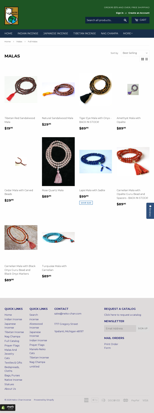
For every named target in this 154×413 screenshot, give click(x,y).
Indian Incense (28, 33)
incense (34, 319)
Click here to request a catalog (122, 314)
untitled (34, 366)
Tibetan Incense (84, 33)
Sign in (119, 13)
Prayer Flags (12, 345)
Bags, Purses (12, 375)
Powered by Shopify (44, 400)
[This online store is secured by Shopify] (7, 410)
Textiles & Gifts (13, 362)
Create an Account (138, 13)
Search (33, 314)
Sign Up (143, 328)
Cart (142, 19)
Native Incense (13, 379)
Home (8, 33)
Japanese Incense (55, 33)
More (127, 33)
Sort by (114, 53)
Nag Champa (109, 33)
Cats (7, 358)
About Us (10, 388)
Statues (9, 384)
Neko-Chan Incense (21, 400)
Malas (19, 41)
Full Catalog (12, 341)
